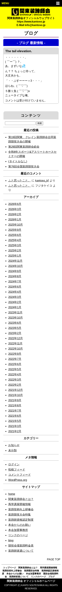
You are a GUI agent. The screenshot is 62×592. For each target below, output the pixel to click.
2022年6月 (14, 364)
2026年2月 (14, 214)
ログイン (14, 464)
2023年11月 (15, 312)
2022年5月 (14, 369)
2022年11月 (15, 343)
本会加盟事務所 (18, 530)
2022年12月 (15, 338)
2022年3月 (14, 379)
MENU (5, 3)
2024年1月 (14, 307)
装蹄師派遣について (21, 550)
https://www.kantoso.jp (31, 21)
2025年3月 (14, 245)
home (11, 494)
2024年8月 (14, 276)
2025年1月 (14, 255)
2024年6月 (14, 286)
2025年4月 (14, 240)
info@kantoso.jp (35, 25)
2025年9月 (14, 229)
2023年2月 (14, 333)
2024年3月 (14, 297)
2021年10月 (15, 395)
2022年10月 (15, 348)
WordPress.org (17, 480)
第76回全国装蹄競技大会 (23, 166)
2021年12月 (15, 390)
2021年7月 (14, 410)
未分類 (12, 450)
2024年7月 (14, 281)
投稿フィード (16, 469)
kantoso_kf (42, 180)
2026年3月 (14, 209)
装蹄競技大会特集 (19, 514)
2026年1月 (14, 219)
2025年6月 (14, 235)
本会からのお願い (19, 525)
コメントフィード (19, 474)
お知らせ (14, 445)
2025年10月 (15, 224)
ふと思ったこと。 (19, 180)
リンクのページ (18, 535)
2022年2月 (14, 384)
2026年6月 (14, 204)
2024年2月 (14, 302)
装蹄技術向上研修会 (21, 509)
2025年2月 (14, 250)
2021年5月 (14, 421)
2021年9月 (14, 400)
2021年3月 (14, 426)
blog (10, 540)
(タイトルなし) (17, 161)
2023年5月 (14, 328)
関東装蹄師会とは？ (21, 499)
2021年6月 (14, 415)
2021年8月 (14, 405)
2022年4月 (14, 374)
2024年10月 (15, 266)
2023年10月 (15, 317)
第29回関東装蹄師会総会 (23, 146)
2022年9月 (14, 353)
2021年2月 (14, 431)
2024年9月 (14, 271)
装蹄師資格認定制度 (21, 519)
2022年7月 (14, 359)
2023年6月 (14, 322)
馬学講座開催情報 (19, 504)
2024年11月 (15, 260)
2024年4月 (14, 291)
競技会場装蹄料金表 (21, 545)
